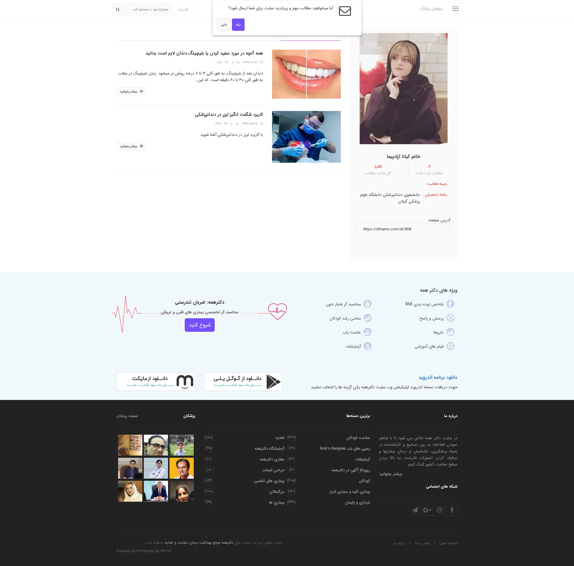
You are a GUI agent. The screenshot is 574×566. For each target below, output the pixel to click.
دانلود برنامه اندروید (438, 377)
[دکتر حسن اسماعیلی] (130, 468)
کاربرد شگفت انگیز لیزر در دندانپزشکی (229, 114)
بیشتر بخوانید (128, 91)
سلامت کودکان (358, 438)
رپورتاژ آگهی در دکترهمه (351, 470)
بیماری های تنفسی (269, 481)
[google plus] (427, 510)
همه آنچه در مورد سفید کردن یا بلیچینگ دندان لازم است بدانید (204, 53)
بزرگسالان (276, 492)
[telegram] (415, 510)
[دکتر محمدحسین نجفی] (156, 468)
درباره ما (400, 543)
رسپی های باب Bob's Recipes (345, 448)
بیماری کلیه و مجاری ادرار (349, 492)
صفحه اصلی (448, 543)
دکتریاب (183, 9)
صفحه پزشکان (127, 416)
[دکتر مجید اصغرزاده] (156, 445)
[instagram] (439, 510)
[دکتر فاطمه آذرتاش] (130, 491)
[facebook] (451, 510)
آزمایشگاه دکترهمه (269, 448)
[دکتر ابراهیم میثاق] (182, 468)
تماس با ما (422, 543)
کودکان (364, 481)
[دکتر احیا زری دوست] (182, 491)
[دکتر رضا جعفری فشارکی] (156, 491)
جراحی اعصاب (273, 470)
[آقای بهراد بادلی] (182, 445)
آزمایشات (362, 459)
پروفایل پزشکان (431, 8)
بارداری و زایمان (357, 502)
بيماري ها (276, 502)
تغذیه (280, 438)
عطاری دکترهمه (272, 459)
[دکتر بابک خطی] (130, 445)
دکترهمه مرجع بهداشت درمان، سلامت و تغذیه (199, 542)
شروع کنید (200, 325)
